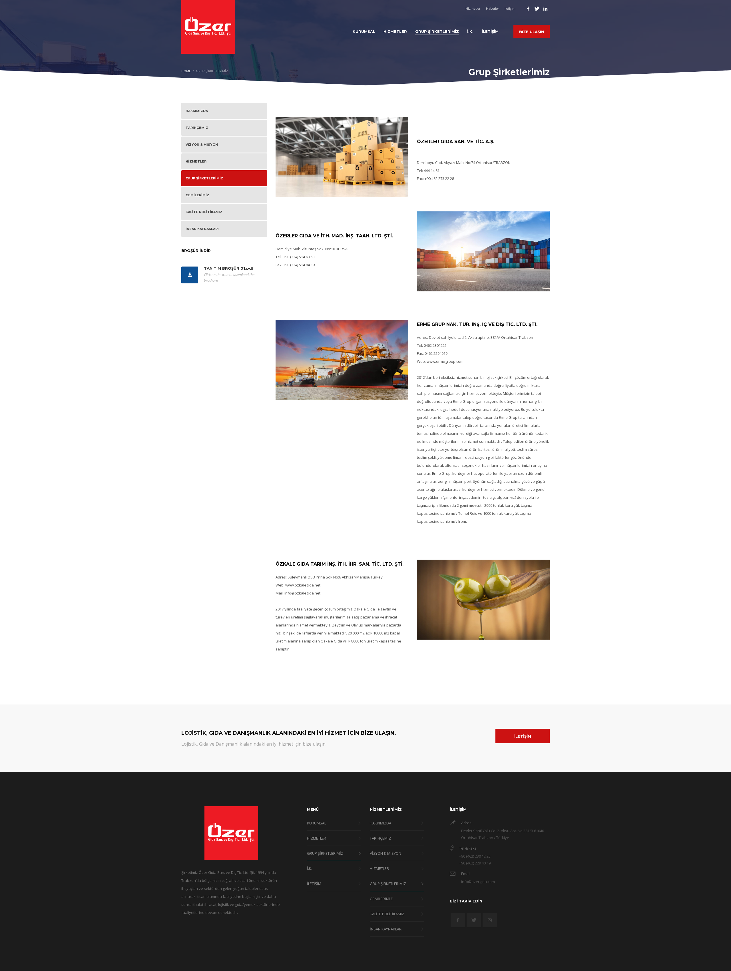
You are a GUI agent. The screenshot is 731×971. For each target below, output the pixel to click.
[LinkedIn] (545, 8)
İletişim (510, 9)
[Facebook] (528, 8)
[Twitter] (537, 8)
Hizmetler (472, 9)
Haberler (492, 9)
